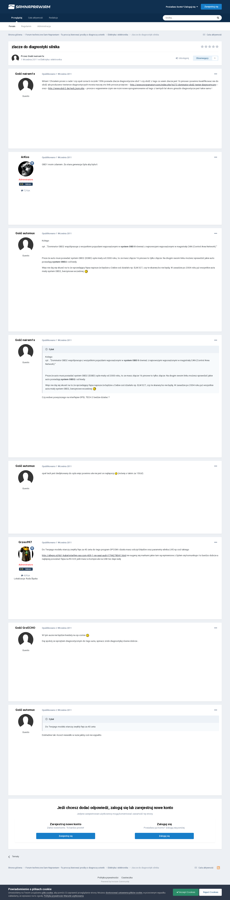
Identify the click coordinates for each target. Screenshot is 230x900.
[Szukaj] (218, 17)
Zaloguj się (164, 836)
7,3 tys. (26, 190)
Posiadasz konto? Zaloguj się (181, 7)
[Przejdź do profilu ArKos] (25, 168)
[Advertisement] (103, 121)
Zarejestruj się (211, 6)
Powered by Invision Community (115, 881)
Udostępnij (183, 58)
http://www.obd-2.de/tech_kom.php (66, 88)
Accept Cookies (187, 892)
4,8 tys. (26, 575)
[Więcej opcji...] (215, 74)
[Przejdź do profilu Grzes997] (25, 554)
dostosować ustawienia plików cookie (124, 892)
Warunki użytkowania (74, 896)
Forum (12, 26)
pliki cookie (47, 892)
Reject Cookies (210, 892)
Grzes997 (25, 542)
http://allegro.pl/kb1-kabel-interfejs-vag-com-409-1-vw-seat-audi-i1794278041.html (84, 555)
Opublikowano (57, 74)
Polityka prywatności (108, 877)
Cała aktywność (35, 17)
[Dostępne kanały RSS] (218, 868)
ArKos (25, 157)
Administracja (44, 26)
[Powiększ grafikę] (86, 271)
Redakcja (53, 17)
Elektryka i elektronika (51, 59)
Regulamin (26, 26)
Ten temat (205, 17)
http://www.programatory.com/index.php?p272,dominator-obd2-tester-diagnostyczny (173, 84)
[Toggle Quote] (46, 349)
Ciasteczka (127, 877)
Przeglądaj (16, 17)
